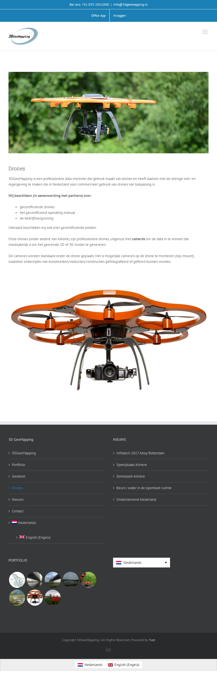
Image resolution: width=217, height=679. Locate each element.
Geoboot (18, 476)
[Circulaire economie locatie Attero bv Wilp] (16, 598)
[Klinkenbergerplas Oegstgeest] (52, 598)
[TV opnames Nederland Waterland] (70, 580)
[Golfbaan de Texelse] (16, 580)
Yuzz (152, 640)
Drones (17, 487)
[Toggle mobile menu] (206, 32)
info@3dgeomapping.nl (130, 4)
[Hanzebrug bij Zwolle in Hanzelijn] (52, 580)
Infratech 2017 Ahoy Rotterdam (140, 453)
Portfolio (18, 464)
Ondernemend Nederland (136, 499)
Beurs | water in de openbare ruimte (144, 487)
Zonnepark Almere (130, 476)
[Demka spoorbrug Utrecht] (34, 580)
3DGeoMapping (24, 453)
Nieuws (17, 499)
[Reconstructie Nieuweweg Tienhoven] (34, 598)
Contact (17, 511)
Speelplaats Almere (131, 464)
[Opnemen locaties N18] (88, 580)
